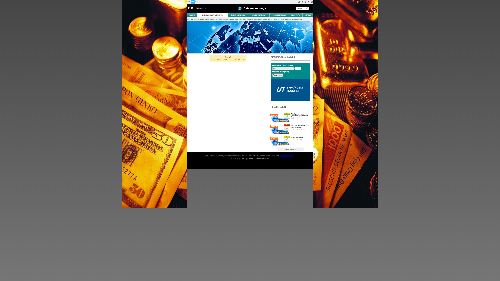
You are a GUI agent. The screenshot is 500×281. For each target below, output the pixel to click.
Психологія (270, 19)
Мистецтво (212, 19)
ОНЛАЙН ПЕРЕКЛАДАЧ (259, 15)
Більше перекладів (238, 15)
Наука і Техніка (242, 19)
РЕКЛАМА (308, 15)
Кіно (216, 19)
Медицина (231, 19)
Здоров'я (202, 19)
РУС (188, 2)
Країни (282, 19)
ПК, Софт (220, 19)
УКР (192, 2)
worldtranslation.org (287, 155)
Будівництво (288, 19)
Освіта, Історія (250, 19)
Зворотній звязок (279, 15)
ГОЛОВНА (192, 15)
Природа (265, 19)
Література (225, 19)
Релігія (275, 19)
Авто (188, 19)
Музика (236, 19)
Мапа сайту (295, 15)
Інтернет (207, 19)
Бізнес (192, 19)
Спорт (279, 19)
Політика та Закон (258, 19)
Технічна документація (297, 19)
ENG (196, 2)
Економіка (196, 19)
